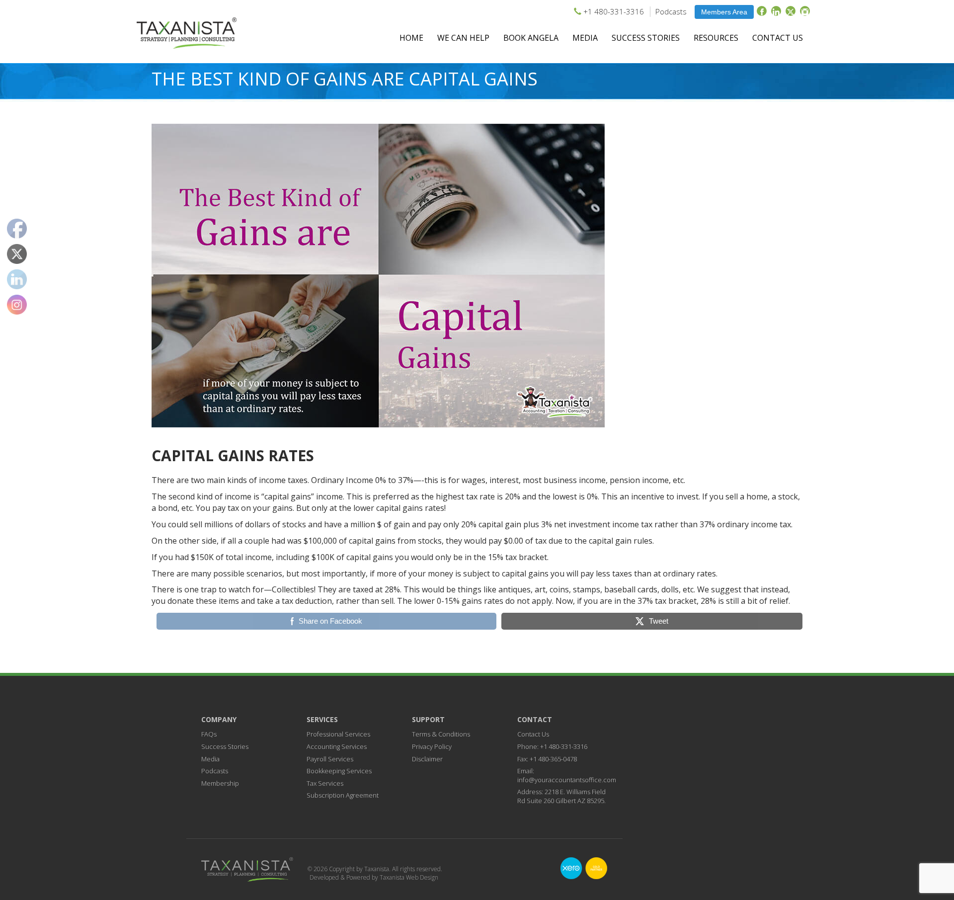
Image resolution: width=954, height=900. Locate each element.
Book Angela (530, 37)
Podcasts (671, 11)
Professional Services (338, 734)
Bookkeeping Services (339, 770)
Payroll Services (330, 758)
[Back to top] (929, 815)
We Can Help (463, 37)
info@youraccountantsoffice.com (566, 779)
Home (411, 37)
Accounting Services (337, 746)
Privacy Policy (432, 746)
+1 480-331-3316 (613, 11)
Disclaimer (427, 758)
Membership (220, 783)
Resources (716, 37)
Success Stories (646, 37)
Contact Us (777, 37)
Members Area (724, 12)
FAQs (209, 734)
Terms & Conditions (441, 734)
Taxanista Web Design (409, 877)
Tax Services (325, 783)
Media (585, 37)
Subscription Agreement (343, 795)
